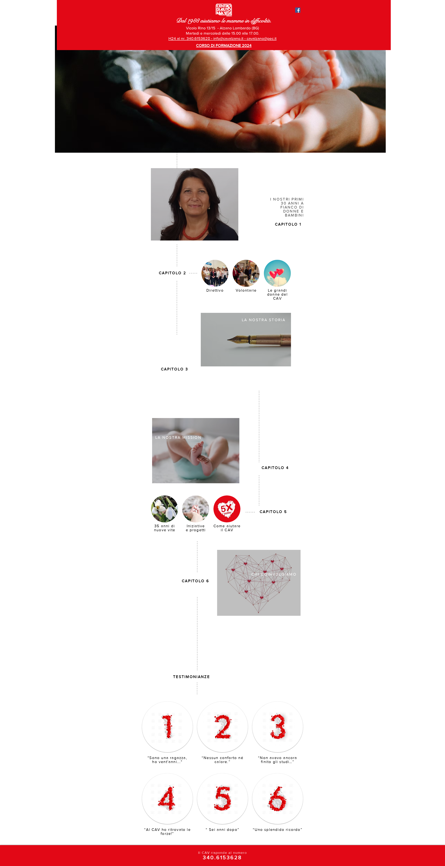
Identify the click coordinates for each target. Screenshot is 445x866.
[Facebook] (297, 10)
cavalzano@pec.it (262, 38)
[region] (194, 204)
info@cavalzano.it (228, 38)
